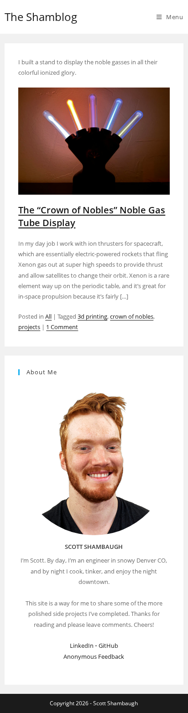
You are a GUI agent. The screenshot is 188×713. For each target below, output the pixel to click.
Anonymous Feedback (93, 656)
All (48, 316)
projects (29, 327)
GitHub (108, 645)
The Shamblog (41, 16)
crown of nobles (131, 316)
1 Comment (62, 327)
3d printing (92, 316)
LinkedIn (82, 645)
